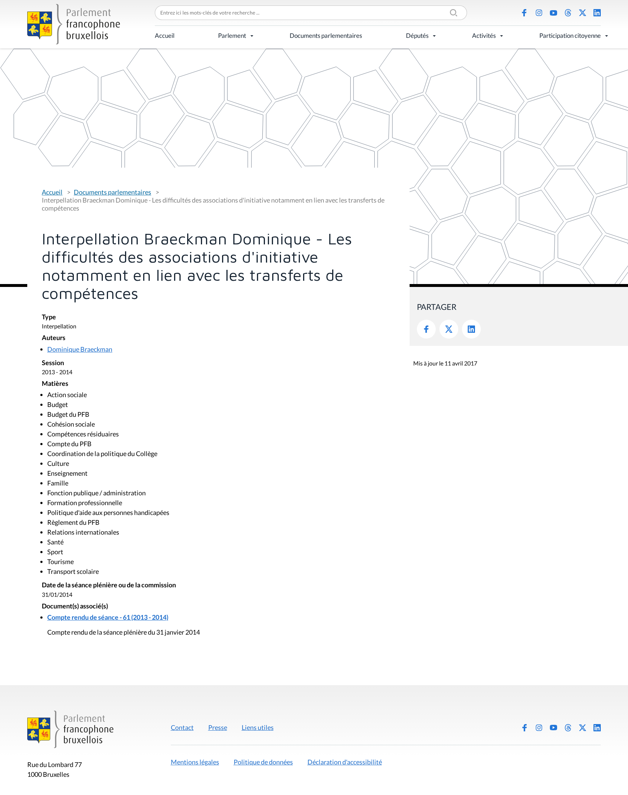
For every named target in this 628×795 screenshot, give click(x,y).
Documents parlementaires (326, 35)
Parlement (232, 35)
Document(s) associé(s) (75, 606)
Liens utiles (258, 727)
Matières (55, 383)
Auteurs (53, 338)
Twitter (448, 329)
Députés (417, 35)
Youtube (553, 12)
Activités (484, 35)
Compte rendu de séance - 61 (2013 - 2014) (107, 617)
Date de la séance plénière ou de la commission (109, 585)
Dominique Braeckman (79, 349)
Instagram (539, 12)
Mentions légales (195, 762)
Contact (182, 727)
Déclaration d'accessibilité (344, 762)
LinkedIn (597, 12)
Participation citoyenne (570, 35)
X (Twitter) (582, 12)
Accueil (164, 35)
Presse (217, 727)
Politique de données (263, 762)
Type (49, 317)
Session (53, 363)
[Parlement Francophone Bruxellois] (73, 24)
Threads (568, 12)
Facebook (524, 12)
